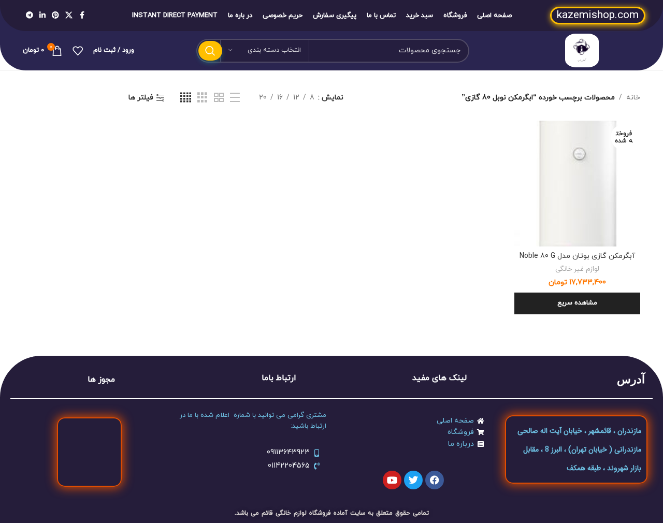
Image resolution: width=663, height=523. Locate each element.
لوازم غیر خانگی (577, 269)
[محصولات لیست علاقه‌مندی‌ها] (77, 50)
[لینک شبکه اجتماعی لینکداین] (42, 15)
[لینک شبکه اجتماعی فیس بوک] (82, 15)
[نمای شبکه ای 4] (185, 98)
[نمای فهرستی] (235, 98)
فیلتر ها (140, 98)
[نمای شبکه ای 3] (202, 98)
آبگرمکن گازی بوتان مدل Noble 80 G (577, 256)
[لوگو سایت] (582, 50)
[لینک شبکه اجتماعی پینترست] (55, 15)
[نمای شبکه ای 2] (219, 98)
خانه (633, 98)
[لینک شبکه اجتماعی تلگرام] (29, 15)
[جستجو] (210, 51)
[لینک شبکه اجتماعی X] (69, 15)
